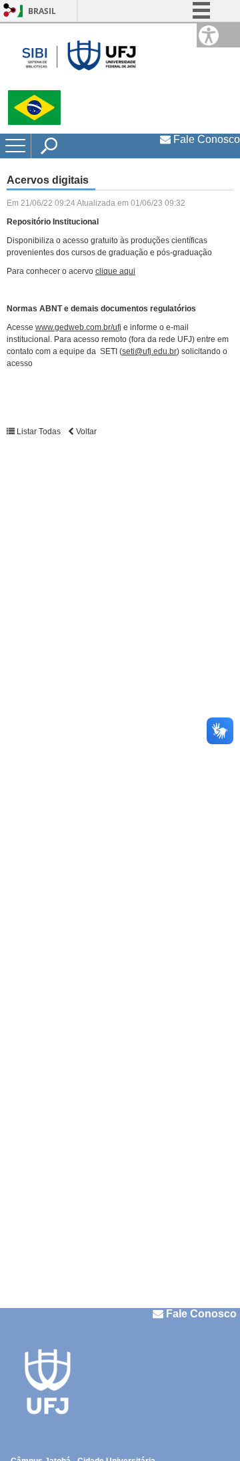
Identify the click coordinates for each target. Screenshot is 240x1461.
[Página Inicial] (79, 56)
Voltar (85, 431)
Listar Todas (39, 431)
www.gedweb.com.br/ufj (78, 327)
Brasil (42, 11)
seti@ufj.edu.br (149, 351)
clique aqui (115, 271)
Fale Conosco (205, 139)
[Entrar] (10, 11)
